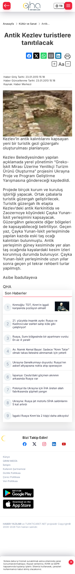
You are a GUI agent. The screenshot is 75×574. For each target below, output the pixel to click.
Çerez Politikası (11, 477)
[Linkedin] (54, 444)
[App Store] (37, 504)
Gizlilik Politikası (12, 473)
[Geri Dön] (7, 6)
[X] (34, 444)
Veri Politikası (10, 481)
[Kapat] (71, 562)
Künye (6, 456)
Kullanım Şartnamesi (14, 469)
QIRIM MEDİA (10, 460)
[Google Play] (37, 493)
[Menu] (68, 6)
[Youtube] (64, 444)
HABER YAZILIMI (12, 523)
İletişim (7, 464)
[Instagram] (44, 444)
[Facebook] (24, 444)
